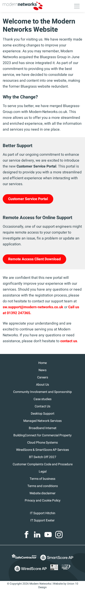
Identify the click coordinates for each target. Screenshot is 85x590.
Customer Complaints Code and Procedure (43, 464)
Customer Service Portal (28, 199)
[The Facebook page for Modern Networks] (26, 535)
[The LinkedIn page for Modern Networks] (37, 535)
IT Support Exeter (42, 520)
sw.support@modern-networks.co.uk (33, 307)
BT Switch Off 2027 (42, 457)
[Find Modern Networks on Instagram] (59, 535)
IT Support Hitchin (42, 513)
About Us (42, 384)
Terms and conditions (42, 486)
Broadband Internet (42, 428)
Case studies (42, 399)
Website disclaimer (42, 493)
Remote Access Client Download (34, 259)
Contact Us (42, 406)
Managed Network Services (42, 420)
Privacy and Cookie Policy (43, 500)
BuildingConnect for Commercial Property (42, 435)
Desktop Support (42, 413)
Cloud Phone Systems (42, 442)
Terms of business (42, 478)
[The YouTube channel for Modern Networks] (48, 535)
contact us (68, 341)
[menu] (77, 6)
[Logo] (23, 6)
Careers (42, 377)
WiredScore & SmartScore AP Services (42, 449)
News (42, 370)
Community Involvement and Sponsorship (42, 391)
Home (42, 363)
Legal (42, 471)
